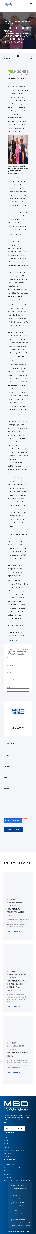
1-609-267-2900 (17, 1198)
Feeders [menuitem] (6, 1171)
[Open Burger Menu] (31, 4)
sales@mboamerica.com (19, 1189)
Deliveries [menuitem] (7, 1174)
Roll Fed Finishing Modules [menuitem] (12, 1168)
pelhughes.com (13, 641)
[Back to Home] (8, 4)
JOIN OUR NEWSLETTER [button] (14, 1129)
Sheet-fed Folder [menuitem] (9, 1165)
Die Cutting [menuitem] (7, 1177)
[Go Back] (18, 56)
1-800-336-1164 (17, 1206)
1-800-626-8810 (17, 1213)
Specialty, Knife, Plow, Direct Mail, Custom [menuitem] (17, 1180)
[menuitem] (6, 1137)
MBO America (8, 21)
